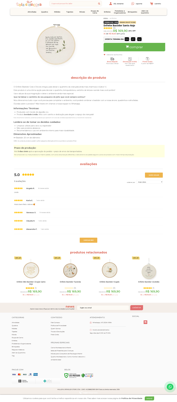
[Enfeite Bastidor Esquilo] (110, 277)
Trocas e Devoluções (58, 331)
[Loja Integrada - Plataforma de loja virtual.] (88, 392)
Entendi (149, 398)
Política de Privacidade (58, 325)
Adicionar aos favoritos (114, 55)
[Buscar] (99, 3)
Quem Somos (55, 328)
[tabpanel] (29, 277)
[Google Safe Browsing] (87, 375)
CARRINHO (156, 4)
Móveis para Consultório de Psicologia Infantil (66, 354)
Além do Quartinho (18, 353)
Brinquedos (16, 347)
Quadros (15, 325)
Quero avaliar (154, 175)
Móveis (14, 334)
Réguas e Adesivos (18, 350)
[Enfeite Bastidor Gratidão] (149, 277)
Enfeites (113, 18)
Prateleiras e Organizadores (21, 344)
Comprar (136, 47)
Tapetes (14, 331)
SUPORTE (139, 4)
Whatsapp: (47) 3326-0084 (102, 322)
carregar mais (88, 240)
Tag (13, 356)
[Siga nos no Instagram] (145, 322)
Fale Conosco (55, 322)
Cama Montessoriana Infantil (61, 348)
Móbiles (14, 328)
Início (106, 18)
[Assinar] (136, 307)
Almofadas (15, 322)
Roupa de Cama (17, 337)
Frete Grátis (55, 334)
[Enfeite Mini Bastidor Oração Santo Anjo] (31, 277)
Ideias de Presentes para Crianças (62, 351)
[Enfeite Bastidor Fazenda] (70, 277)
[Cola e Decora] (29, 3)
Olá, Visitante (118, 4)
